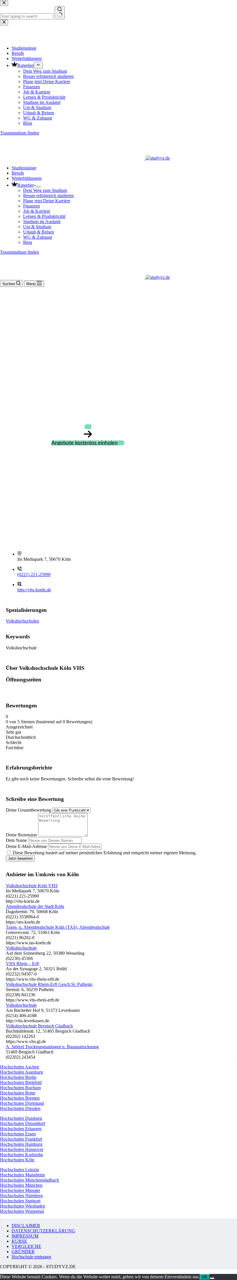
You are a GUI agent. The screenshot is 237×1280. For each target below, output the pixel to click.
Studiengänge (24, 167)
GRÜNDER (23, 1251)
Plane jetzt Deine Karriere (46, 200)
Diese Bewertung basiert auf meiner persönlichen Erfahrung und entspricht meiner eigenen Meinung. (105, 852)
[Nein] (212, 1278)
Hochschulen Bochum (20, 1087)
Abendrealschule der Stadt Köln (35, 906)
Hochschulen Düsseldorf (22, 1123)
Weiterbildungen (27, 178)
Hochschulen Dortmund (22, 1103)
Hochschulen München (21, 1185)
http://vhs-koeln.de (34, 589)
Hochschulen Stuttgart (20, 1200)
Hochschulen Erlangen (21, 1128)
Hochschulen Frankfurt (21, 1139)
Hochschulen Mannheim (22, 1174)
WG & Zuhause (37, 237)
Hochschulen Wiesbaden (22, 1206)
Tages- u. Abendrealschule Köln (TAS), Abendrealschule (58, 927)
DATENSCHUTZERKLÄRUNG (43, 1230)
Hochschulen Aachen (19, 1066)
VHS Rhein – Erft (22, 963)
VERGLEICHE (26, 1246)
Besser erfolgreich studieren (48, 195)
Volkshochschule (21, 947)
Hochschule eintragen (31, 1256)
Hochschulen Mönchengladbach (29, 1180)
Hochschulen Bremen (20, 1098)
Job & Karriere (36, 211)
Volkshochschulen (22, 620)
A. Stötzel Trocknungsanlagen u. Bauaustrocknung (52, 1046)
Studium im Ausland (41, 221)
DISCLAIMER (26, 1225)
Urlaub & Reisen (38, 231)
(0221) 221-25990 (34, 574)
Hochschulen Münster (20, 1190)
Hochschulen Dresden (20, 1108)
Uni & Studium (37, 226)
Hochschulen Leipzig (19, 1169)
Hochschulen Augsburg (21, 1072)
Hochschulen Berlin (18, 1077)
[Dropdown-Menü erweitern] (38, 187)
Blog (27, 242)
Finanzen (31, 205)
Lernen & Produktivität (44, 216)
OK (205, 1277)
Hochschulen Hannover (21, 1149)
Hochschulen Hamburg (21, 1144)
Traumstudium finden (19, 252)
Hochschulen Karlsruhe (21, 1154)
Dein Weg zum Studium (45, 190)
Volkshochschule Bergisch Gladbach (39, 1025)
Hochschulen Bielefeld (21, 1082)
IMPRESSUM (25, 1236)
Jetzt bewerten (20, 858)
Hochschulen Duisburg (21, 1118)
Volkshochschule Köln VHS (32, 885)
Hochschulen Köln (17, 1159)
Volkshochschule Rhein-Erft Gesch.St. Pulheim (49, 984)
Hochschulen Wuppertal (22, 1211)
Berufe (18, 173)
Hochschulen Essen (18, 1133)
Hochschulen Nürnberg (21, 1195)
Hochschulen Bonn (17, 1092)
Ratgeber (25, 185)
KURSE (19, 1241)
